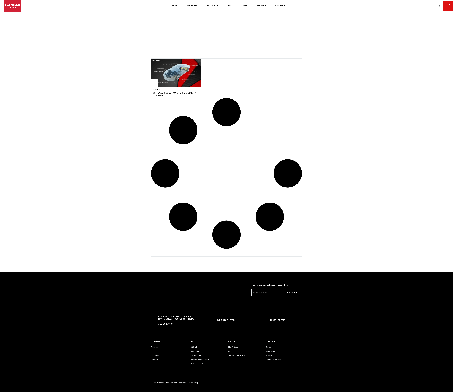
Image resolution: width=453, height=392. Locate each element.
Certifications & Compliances (201, 364)
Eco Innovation (196, 355)
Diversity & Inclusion (273, 360)
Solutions (212, 6)
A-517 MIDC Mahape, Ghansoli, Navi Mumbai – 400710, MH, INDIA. (176, 317)
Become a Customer (158, 364)
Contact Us (155, 355)
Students (269, 355)
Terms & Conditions (178, 383)
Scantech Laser (163, 383)
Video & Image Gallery (236, 355)
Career (268, 347)
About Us (154, 347)
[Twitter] (301, 383)
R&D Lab (194, 347)
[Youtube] (276, 383)
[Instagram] (284, 383)
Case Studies (195, 351)
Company (280, 6)
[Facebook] (293, 383)
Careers (261, 6)
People (153, 351)
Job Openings (271, 351)
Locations (154, 360)
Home (175, 6)
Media (244, 6)
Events (230, 351)
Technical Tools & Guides (200, 360)
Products (192, 6)
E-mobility (156, 89)
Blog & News (233, 347)
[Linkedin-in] (268, 383)
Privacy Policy (193, 383)
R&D (230, 6)
